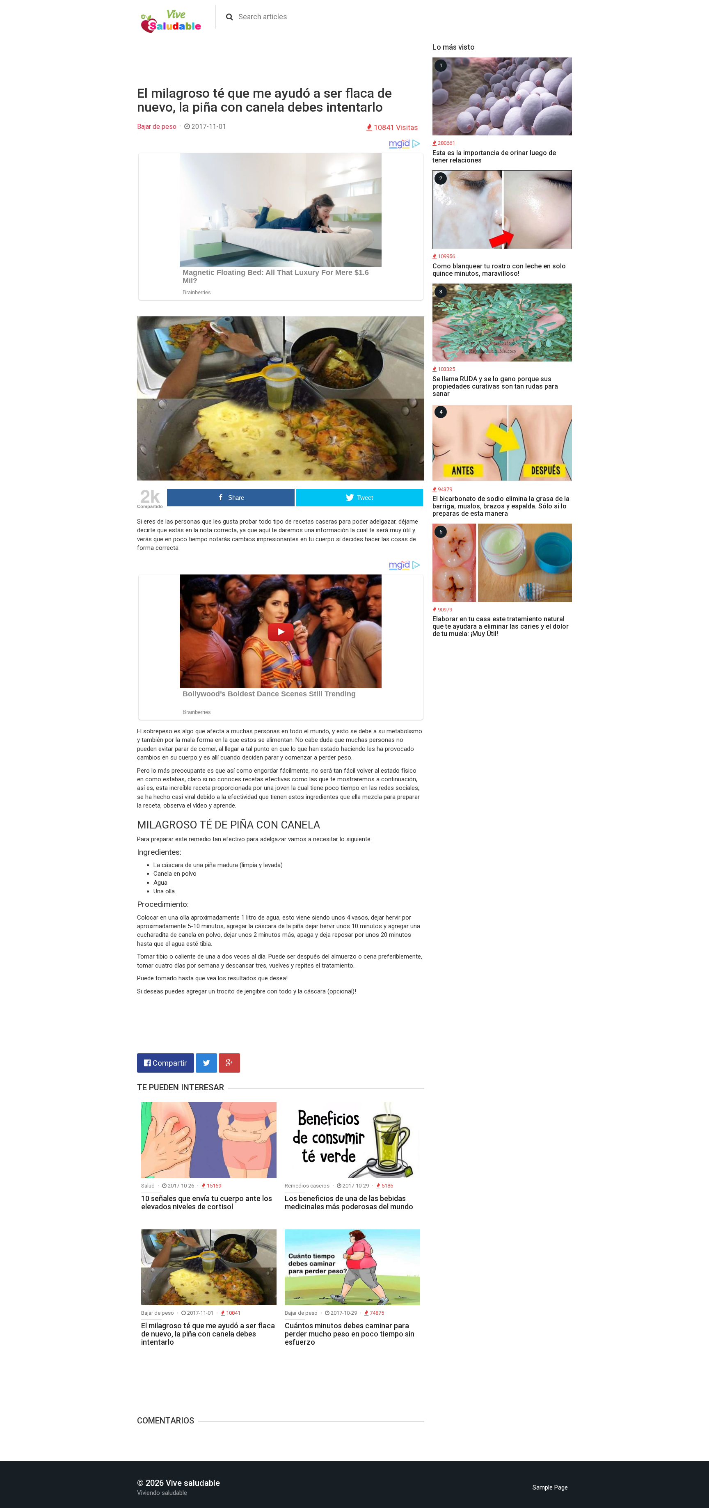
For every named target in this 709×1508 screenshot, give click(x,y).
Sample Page (550, 1487)
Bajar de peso (156, 126)
